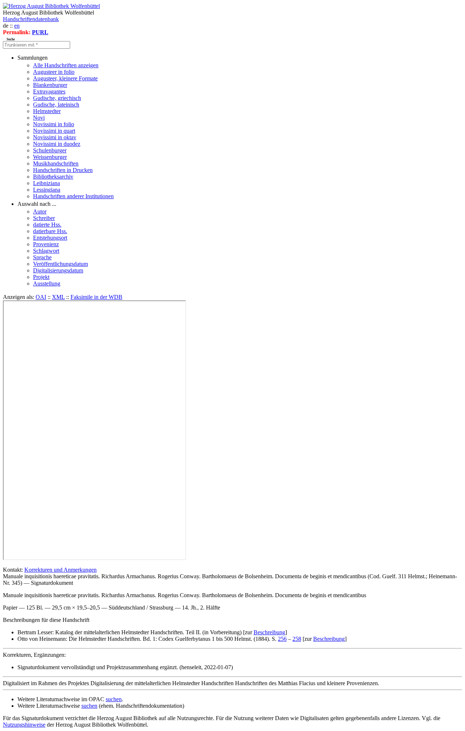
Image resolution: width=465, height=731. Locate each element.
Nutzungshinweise (24, 725)
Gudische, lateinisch (56, 104)
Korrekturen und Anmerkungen (60, 570)
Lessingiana (46, 190)
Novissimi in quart (54, 131)
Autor (39, 211)
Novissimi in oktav (54, 137)
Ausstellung (46, 283)
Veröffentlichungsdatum (60, 264)
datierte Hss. (47, 224)
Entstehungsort (50, 238)
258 (296, 639)
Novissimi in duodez (56, 144)
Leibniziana (46, 183)
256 (282, 639)
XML (58, 297)
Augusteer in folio (53, 72)
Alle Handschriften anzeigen (65, 65)
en (17, 26)
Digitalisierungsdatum (58, 270)
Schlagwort (46, 251)
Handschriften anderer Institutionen (73, 196)
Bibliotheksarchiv (53, 176)
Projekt (41, 277)
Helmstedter (47, 111)
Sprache (42, 257)
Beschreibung (269, 632)
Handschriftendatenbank (31, 19)
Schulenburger (49, 150)
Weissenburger (50, 157)
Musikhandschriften (55, 163)
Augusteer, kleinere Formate (65, 78)
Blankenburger (50, 85)
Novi (39, 118)
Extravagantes (49, 91)
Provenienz (46, 244)
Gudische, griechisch (57, 98)
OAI (41, 297)
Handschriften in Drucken (63, 170)
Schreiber (44, 218)
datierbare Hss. (50, 231)
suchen (114, 699)
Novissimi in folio (53, 124)
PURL (40, 32)
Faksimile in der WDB (96, 297)
